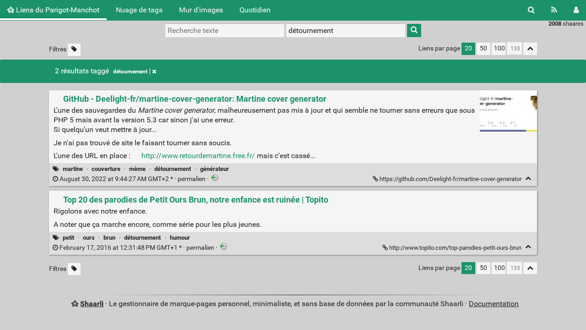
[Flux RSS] (554, 10)
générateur (214, 168)
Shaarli (91, 303)
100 (499, 48)
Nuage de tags (139, 10)
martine (73, 168)
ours (89, 237)
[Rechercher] (531, 10)
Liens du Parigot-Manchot (56, 10)
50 (483, 48)
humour (180, 237)
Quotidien (255, 10)
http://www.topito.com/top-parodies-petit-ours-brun (455, 247)
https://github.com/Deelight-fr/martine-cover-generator (450, 179)
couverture (106, 168)
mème (137, 168)
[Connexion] (576, 10)
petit (68, 237)
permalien (132, 179)
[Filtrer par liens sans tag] (74, 50)
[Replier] (528, 179)
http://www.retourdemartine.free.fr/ (198, 155)
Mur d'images (201, 10)
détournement (130, 71)
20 (468, 48)
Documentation (494, 303)
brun (109, 237)
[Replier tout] (530, 49)
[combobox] (345, 30)
